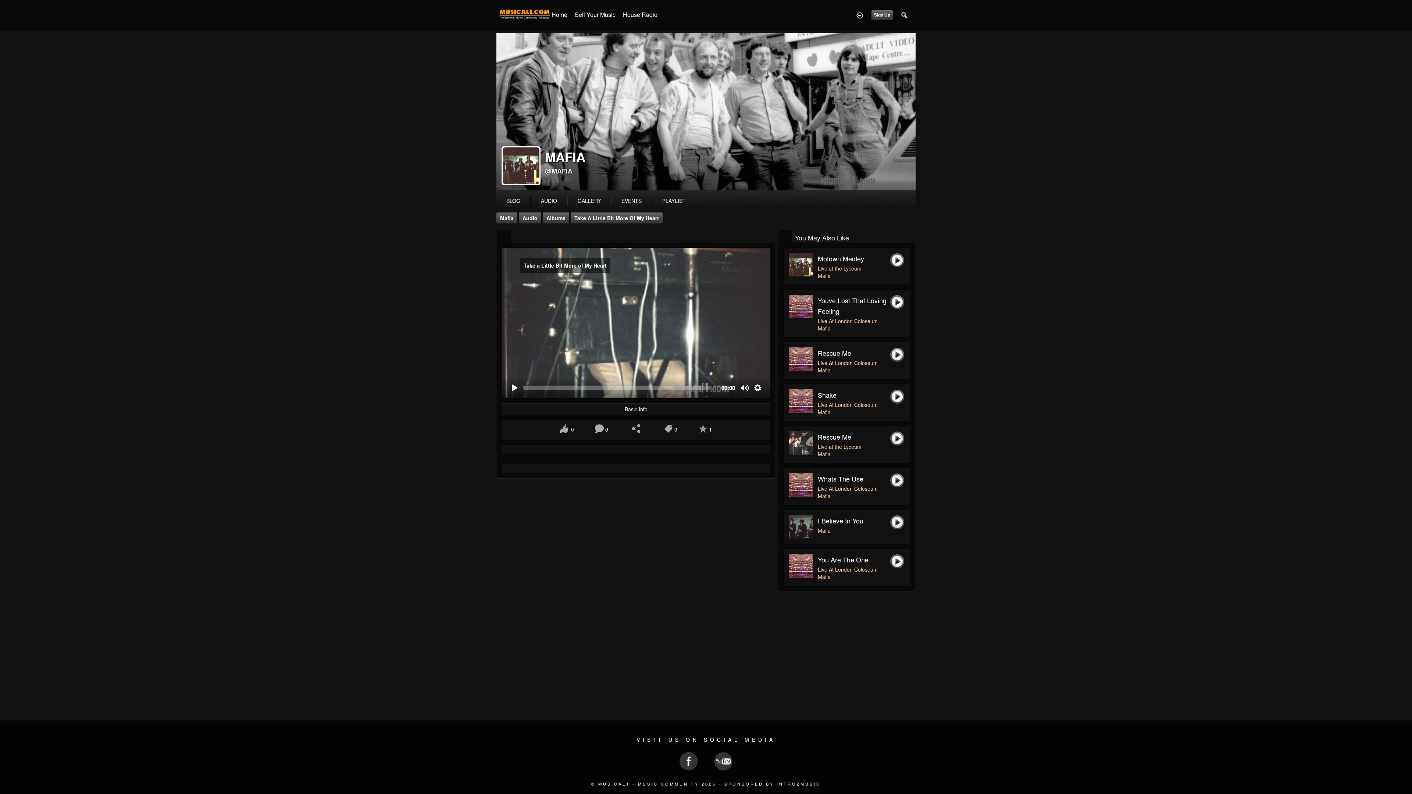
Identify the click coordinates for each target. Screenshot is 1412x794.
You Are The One (843, 559)
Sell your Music (595, 14)
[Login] (859, 14)
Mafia (507, 218)
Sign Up (882, 15)
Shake (827, 395)
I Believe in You (840, 520)
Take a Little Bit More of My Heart (616, 218)
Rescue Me (834, 353)
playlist (674, 200)
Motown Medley (841, 258)
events (631, 200)
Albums (556, 218)
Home (559, 14)
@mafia (559, 171)
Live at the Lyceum (840, 268)
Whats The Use (840, 478)
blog (513, 200)
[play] (514, 388)
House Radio (640, 14)
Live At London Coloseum (848, 321)
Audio (530, 218)
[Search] (904, 14)
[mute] (745, 388)
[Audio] (504, 237)
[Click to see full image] (706, 111)
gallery (589, 200)
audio (549, 200)
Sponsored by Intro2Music (772, 784)
